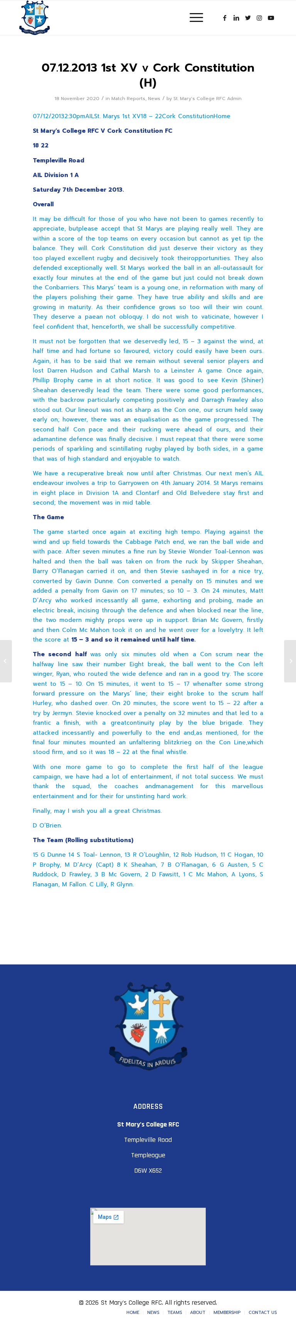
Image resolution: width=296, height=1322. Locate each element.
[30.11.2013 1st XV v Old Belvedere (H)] (6, 661)
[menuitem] (133, 1313)
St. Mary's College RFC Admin (207, 98)
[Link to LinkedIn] (236, 17)
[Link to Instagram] (259, 17)
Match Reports (128, 98)
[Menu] (192, 17)
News (154, 98)
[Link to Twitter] (248, 17)
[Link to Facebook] (224, 17)
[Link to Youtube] (271, 17)
